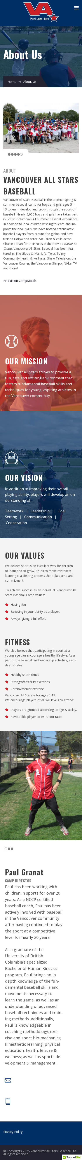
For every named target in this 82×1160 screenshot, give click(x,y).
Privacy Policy (13, 1132)
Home (12, 81)
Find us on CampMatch (19, 281)
